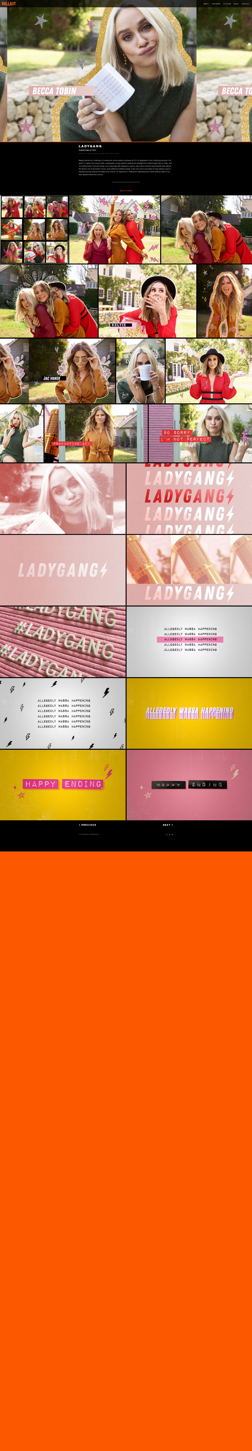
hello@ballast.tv (94, 834)
